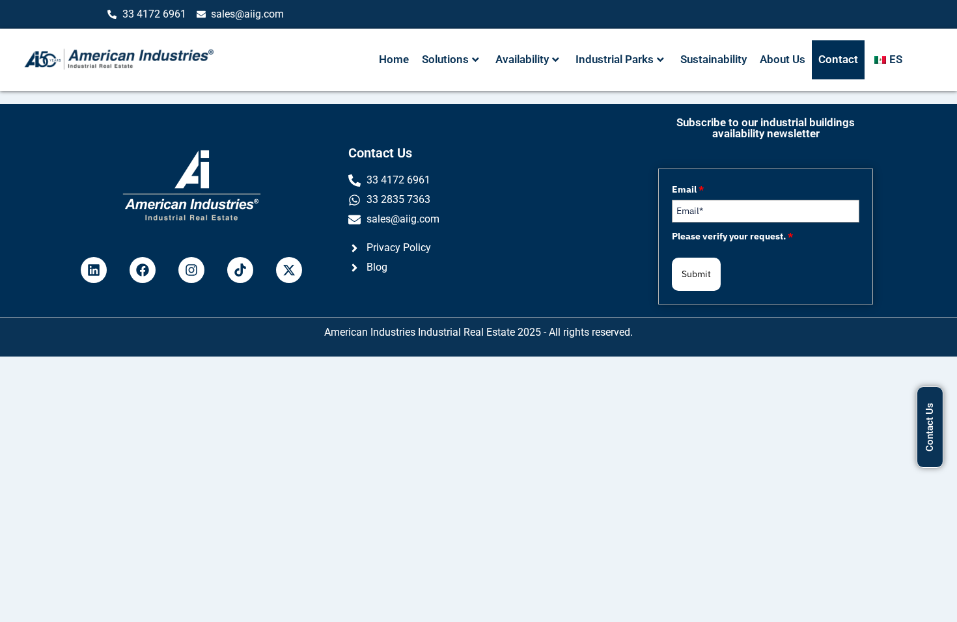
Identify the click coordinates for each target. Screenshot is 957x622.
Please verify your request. (732, 236)
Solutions (445, 59)
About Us (782, 59)
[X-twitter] (289, 270)
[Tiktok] (240, 270)
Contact (838, 59)
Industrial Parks (615, 59)
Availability (522, 59)
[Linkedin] (94, 270)
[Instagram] (191, 270)
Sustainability (713, 59)
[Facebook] (143, 270)
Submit (696, 274)
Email (688, 189)
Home (394, 59)
